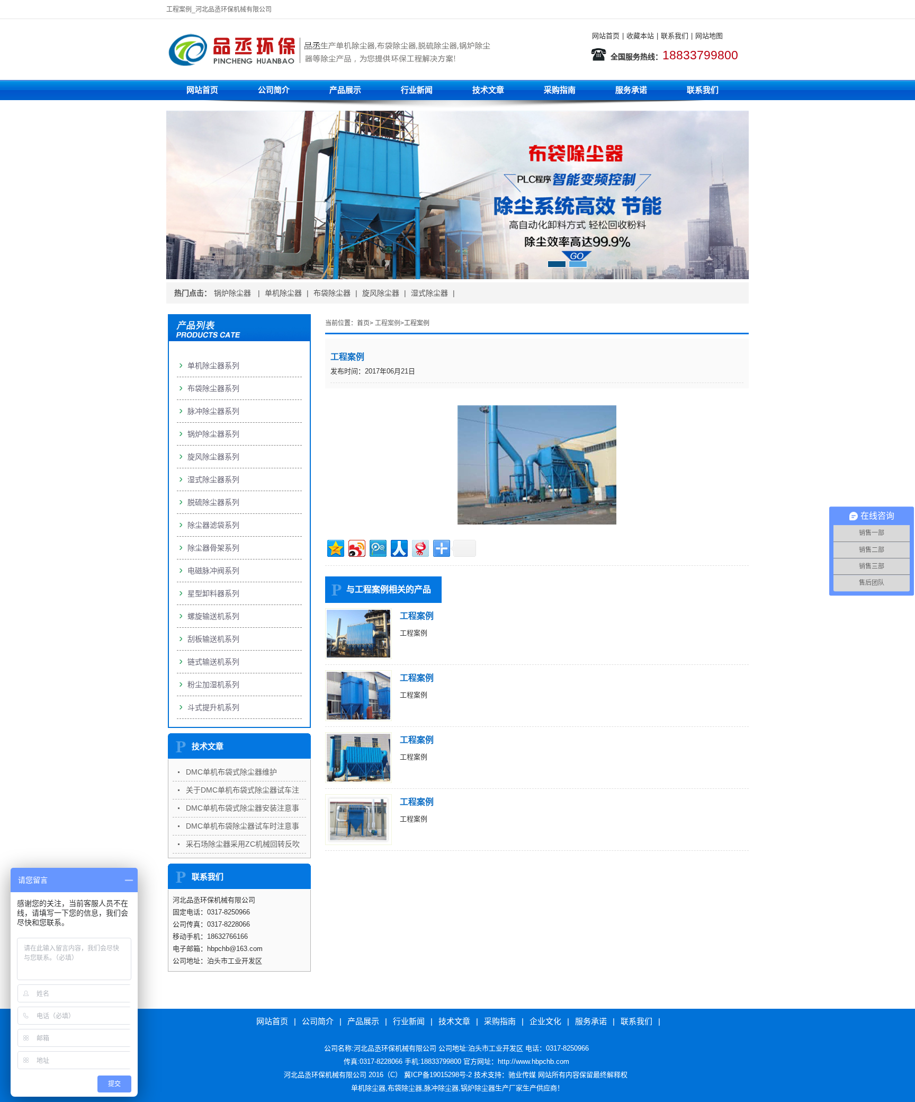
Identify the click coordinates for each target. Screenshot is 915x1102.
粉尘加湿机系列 (213, 684)
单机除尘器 (283, 293)
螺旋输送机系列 (213, 616)
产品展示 (345, 89)
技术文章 (488, 89)
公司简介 (274, 89)
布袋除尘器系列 (213, 388)
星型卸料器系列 (213, 593)
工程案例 (387, 323)
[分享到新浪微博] (356, 547)
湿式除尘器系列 (213, 479)
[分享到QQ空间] (335, 547)
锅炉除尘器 (233, 293)
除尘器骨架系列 (213, 548)
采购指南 (560, 89)
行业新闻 (417, 89)
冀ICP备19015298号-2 (438, 1075)
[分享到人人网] (398, 547)
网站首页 (606, 36)
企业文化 (545, 1021)
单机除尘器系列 (213, 365)
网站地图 (709, 36)
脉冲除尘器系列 (213, 411)
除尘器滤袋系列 (213, 525)
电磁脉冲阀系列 (213, 570)
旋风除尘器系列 (213, 456)
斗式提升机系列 (213, 707)
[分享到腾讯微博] (377, 547)
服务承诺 (631, 89)
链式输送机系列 (213, 661)
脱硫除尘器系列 (213, 502)
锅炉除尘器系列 (213, 434)
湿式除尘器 (429, 293)
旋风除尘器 (380, 293)
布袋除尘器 (332, 293)
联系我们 (674, 36)
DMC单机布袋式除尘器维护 (231, 772)
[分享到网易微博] (419, 547)
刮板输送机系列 (213, 639)
